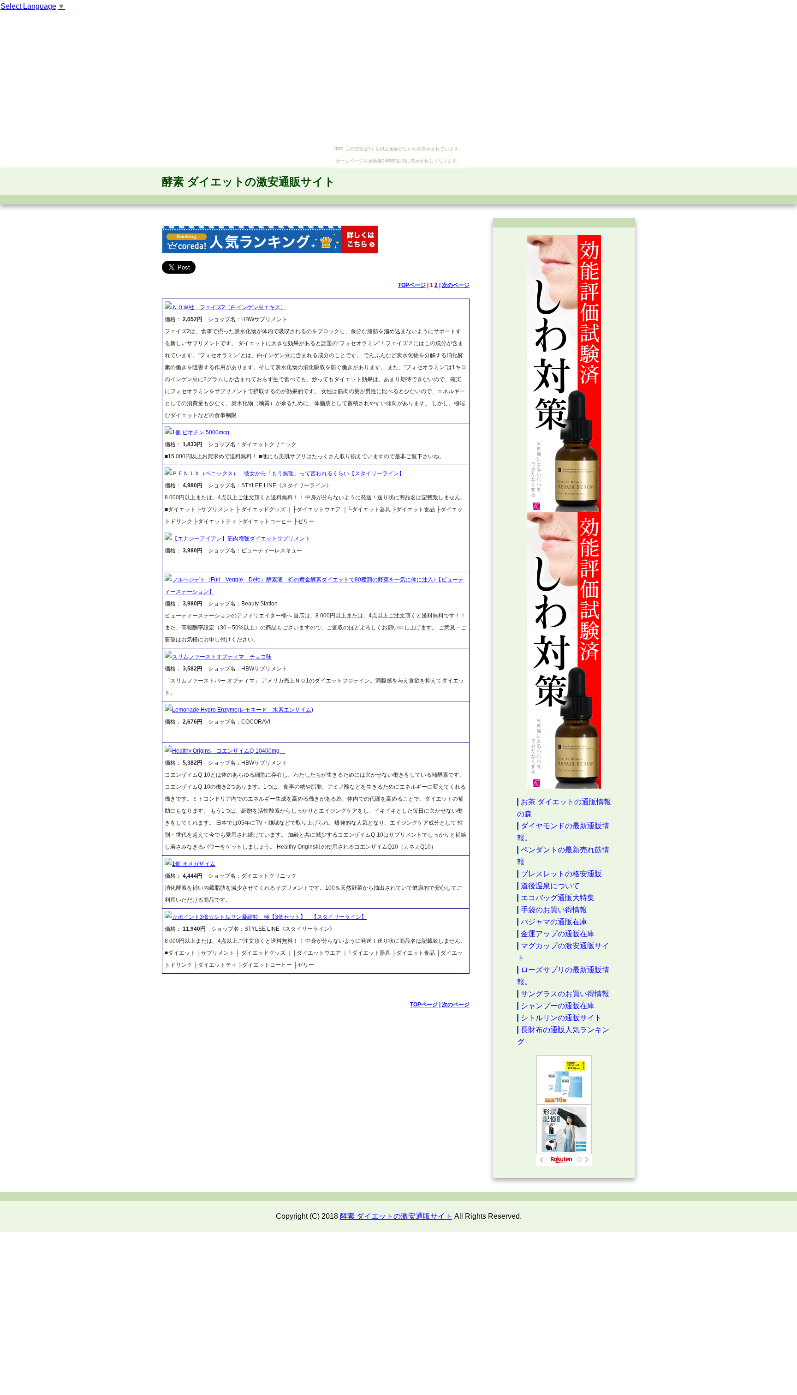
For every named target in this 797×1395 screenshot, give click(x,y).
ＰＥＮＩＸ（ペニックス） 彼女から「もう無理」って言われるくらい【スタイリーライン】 (288, 473)
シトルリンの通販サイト (561, 1018)
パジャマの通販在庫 (554, 922)
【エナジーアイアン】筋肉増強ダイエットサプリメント (241, 538)
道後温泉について (550, 886)
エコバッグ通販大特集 (558, 898)
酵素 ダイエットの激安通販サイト (248, 181)
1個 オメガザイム (193, 864)
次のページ (456, 285)
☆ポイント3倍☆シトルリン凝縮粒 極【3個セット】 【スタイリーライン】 (269, 917)
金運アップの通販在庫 (558, 934)
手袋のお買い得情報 (554, 910)
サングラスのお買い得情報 (565, 994)
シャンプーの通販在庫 (558, 1006)
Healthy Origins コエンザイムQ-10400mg (228, 751)
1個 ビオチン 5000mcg (200, 432)
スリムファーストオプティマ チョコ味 (222, 656)
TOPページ (412, 285)
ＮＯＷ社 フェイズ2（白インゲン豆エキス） (229, 307)
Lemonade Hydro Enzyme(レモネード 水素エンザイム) (242, 709)
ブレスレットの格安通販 (561, 874)
